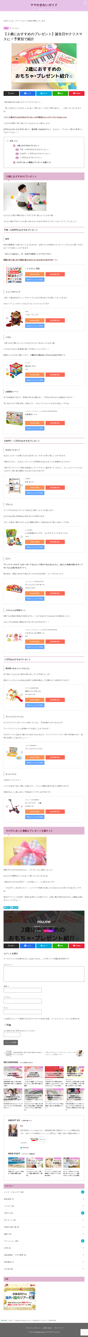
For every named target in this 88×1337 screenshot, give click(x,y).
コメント (8, 964)
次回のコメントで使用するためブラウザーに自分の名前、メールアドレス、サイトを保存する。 (43, 1018)
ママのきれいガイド (44, 5)
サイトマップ (59, 1328)
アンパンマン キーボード (35, 584)
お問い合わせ (42, 9)
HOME (5, 1320)
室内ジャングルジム (33, 691)
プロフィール (52, 9)
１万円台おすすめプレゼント (29, 157)
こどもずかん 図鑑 (32, 268)
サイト (6, 1007)
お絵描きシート (31, 414)
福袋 (7, 1234)
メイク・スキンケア (14, 1192)
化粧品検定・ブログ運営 (15, 1255)
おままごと (30, 481)
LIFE (7, 1248)
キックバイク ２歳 (33, 803)
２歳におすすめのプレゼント (26, 145)
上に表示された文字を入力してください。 (20, 1030)
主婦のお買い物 (11, 1227)
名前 (6, 986)
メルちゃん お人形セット (35, 633)
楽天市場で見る (55, 274)
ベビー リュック (32, 314)
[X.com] (37, 930)
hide (15, 141)
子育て (6, 28)
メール (7, 997)
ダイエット (10, 1220)
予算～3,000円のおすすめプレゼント (32, 149)
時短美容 (9, 1199)
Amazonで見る (34, 274)
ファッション (11, 1241)
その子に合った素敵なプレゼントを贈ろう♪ (32, 162)
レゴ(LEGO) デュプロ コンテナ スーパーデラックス (46, 533)
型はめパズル (30, 366)
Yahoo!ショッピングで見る (35, 280)
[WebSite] (24, 1148)
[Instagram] (49, 930)
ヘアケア (9, 1206)
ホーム (34, 9)
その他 (15, 907)
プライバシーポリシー (33, 1328)
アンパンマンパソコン (34, 748)
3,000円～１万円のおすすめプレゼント (33, 153)
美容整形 (9, 1262)
